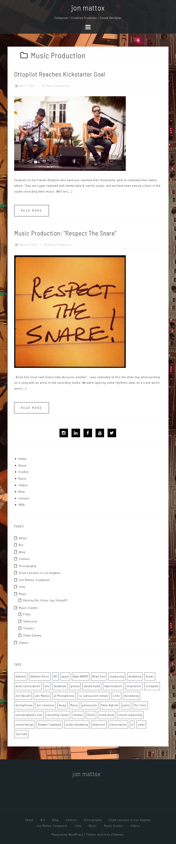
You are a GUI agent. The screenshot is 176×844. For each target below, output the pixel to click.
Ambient (20, 676)
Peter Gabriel (109, 705)
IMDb (21, 504)
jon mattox (88, 7)
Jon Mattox (42, 695)
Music (22, 478)
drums (150, 676)
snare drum (106, 715)
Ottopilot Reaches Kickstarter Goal (59, 74)
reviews (78, 715)
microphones (24, 705)
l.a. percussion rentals (94, 695)
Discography (27, 566)
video (141, 724)
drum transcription (27, 686)
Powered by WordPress (67, 834)
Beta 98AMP (80, 676)
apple (65, 676)
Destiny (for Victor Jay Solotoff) (45, 600)
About (22, 465)
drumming (134, 676)
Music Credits (28, 608)
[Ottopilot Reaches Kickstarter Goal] (70, 133)
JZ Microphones (64, 695)
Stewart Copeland (49, 724)
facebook (60, 686)
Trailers (28, 628)
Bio (21, 545)
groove (74, 686)
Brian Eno (98, 676)
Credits (23, 472)
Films (27, 614)
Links (116, 695)
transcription (118, 724)
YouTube (21, 734)
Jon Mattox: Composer (34, 580)
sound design (24, 724)
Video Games (32, 635)
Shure (91, 715)
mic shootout (46, 705)
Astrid (101, 834)
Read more (31, 210)
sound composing (130, 715)
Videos (23, 485)
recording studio (58, 715)
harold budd (92, 686)
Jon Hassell (23, 695)
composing (116, 676)
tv (132, 724)
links (22, 587)
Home (22, 458)
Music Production (57, 85)
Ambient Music (39, 676)
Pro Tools (140, 705)
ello (47, 686)
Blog (21, 491)
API (55, 676)
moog (62, 705)
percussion (89, 705)
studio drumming (76, 724)
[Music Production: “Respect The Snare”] (70, 311)
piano (126, 705)
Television (30, 621)
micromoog (131, 695)
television (98, 724)
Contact (23, 498)
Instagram (152, 686)
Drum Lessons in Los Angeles (40, 573)
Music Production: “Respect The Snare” (65, 233)
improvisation (113, 686)
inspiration (134, 686)
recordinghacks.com (28, 715)
